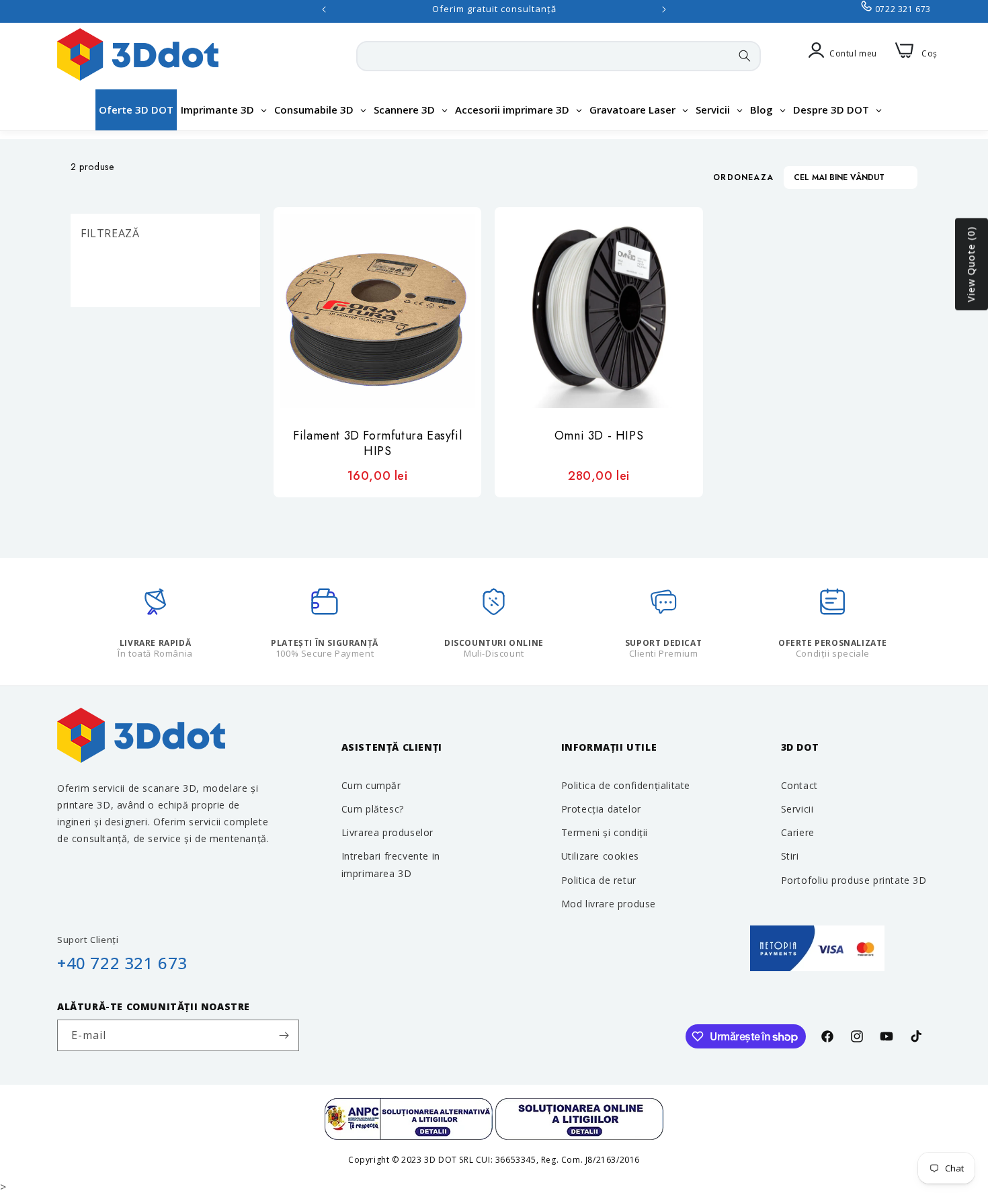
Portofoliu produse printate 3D (854, 880)
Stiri (790, 856)
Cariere (798, 832)
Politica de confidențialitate (625, 785)
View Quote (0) (970, 264)
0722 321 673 (903, 9)
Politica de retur (598, 880)
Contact (799, 785)
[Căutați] (744, 56)
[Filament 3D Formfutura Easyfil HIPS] (377, 311)
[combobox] (558, 56)
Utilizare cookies (600, 856)
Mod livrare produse (608, 903)
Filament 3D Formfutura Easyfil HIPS (377, 444)
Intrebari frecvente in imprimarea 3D (390, 864)
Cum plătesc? (372, 808)
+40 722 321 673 (122, 963)
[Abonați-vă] (283, 1035)
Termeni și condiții (604, 832)
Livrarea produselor (387, 832)
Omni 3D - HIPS (598, 436)
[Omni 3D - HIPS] (598, 311)
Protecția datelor (601, 808)
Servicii (797, 808)
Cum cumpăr (371, 785)
